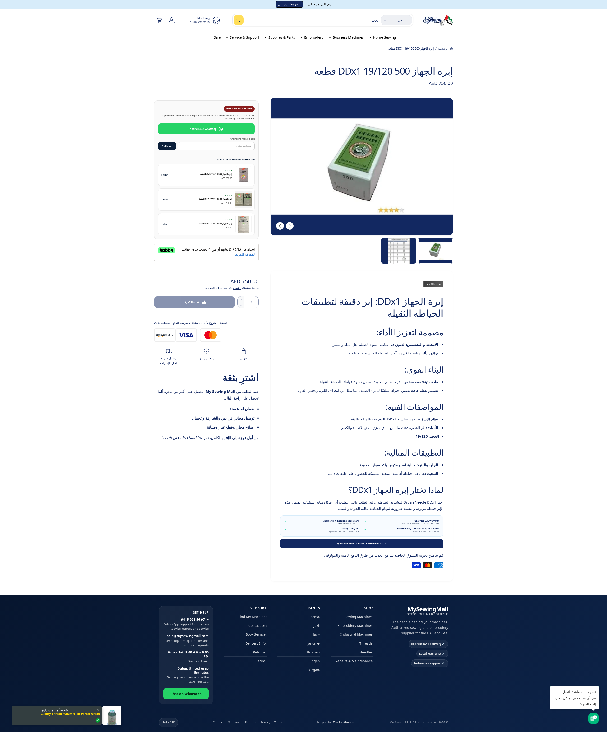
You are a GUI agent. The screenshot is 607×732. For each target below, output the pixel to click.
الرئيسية (443, 48)
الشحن (237, 288)
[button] (159, 20)
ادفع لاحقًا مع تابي (289, 4)
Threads (365, 643)
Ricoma (313, 617)
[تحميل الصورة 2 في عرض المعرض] (398, 251)
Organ (314, 669)
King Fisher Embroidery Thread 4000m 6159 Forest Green (70, 714)
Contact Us (257, 625)
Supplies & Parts (281, 37)
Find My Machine (252, 617)
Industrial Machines (356, 634)
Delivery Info (255, 643)
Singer (314, 661)
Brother (313, 652)
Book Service (256, 634)
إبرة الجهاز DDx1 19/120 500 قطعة (411, 48)
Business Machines (348, 37)
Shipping (234, 722)
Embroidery (313, 37)
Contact (218, 722)
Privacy (265, 722)
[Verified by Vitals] (98, 720)
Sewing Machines (358, 617)
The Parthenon (343, 722)
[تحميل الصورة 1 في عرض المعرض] (435, 251)
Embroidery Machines (355, 625)
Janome (313, 643)
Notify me (167, 146)
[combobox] (306, 20)
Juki (316, 625)
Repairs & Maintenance (353, 661)
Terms (261, 661)
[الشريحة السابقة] (290, 226)
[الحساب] (172, 20)
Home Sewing (384, 37)
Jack (316, 634)
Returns (259, 652)
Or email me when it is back (242, 138)
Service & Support (244, 37)
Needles (365, 652)
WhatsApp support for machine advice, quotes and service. (186, 624)
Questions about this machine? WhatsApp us (361, 543)
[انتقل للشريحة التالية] (280, 226)
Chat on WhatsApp (185, 693)
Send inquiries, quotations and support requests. (187, 640)
